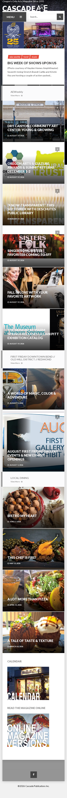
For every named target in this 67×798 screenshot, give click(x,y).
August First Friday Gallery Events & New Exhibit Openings (32, 455)
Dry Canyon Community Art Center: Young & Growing (32, 128)
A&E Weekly (15, 57)
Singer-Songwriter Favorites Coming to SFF (29, 252)
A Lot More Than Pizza (27, 599)
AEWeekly (17, 91)
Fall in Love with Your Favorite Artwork (27, 294)
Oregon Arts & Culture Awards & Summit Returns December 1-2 (31, 167)
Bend (26, 57)
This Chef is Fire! (21, 557)
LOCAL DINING (20, 477)
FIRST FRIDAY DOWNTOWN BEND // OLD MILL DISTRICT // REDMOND (33, 358)
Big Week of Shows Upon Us (31, 63)
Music (34, 57)
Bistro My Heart (22, 516)
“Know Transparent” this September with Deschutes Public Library (31, 209)
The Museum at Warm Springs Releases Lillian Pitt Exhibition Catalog (33, 334)
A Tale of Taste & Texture (30, 641)
